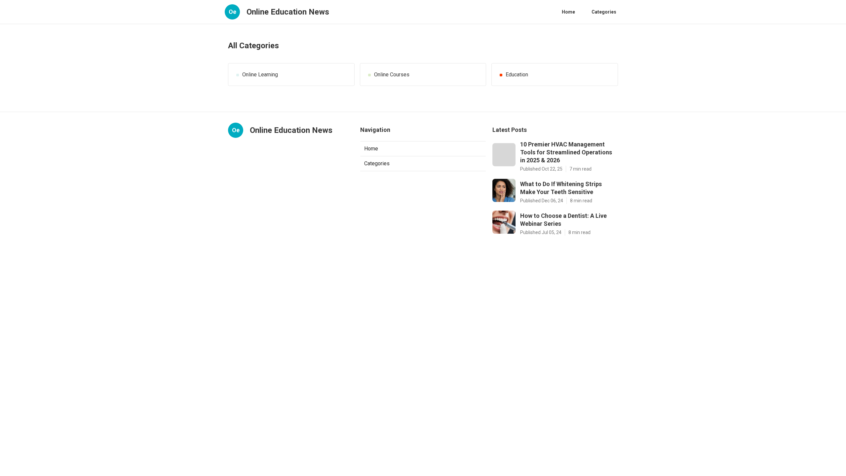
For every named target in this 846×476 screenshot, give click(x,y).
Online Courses (391, 74)
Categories (604, 12)
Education (517, 74)
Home (568, 12)
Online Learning (260, 74)
